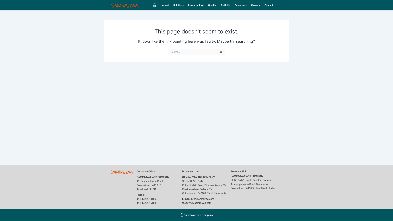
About (165, 5)
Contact (269, 5)
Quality (212, 5)
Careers (255, 5)
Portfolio (225, 5)
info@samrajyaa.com (198, 199)
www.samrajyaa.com (196, 203)
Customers (241, 5)
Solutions (178, 5)
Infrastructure (196, 5)
